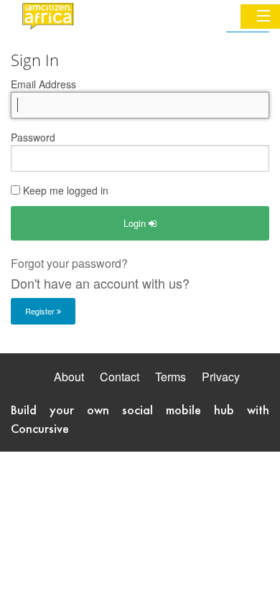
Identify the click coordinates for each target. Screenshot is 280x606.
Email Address (43, 84)
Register (41, 311)
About (69, 376)
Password (33, 137)
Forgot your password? (69, 263)
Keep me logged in (64, 190)
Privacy (221, 376)
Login (136, 223)
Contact (119, 376)
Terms (170, 376)
